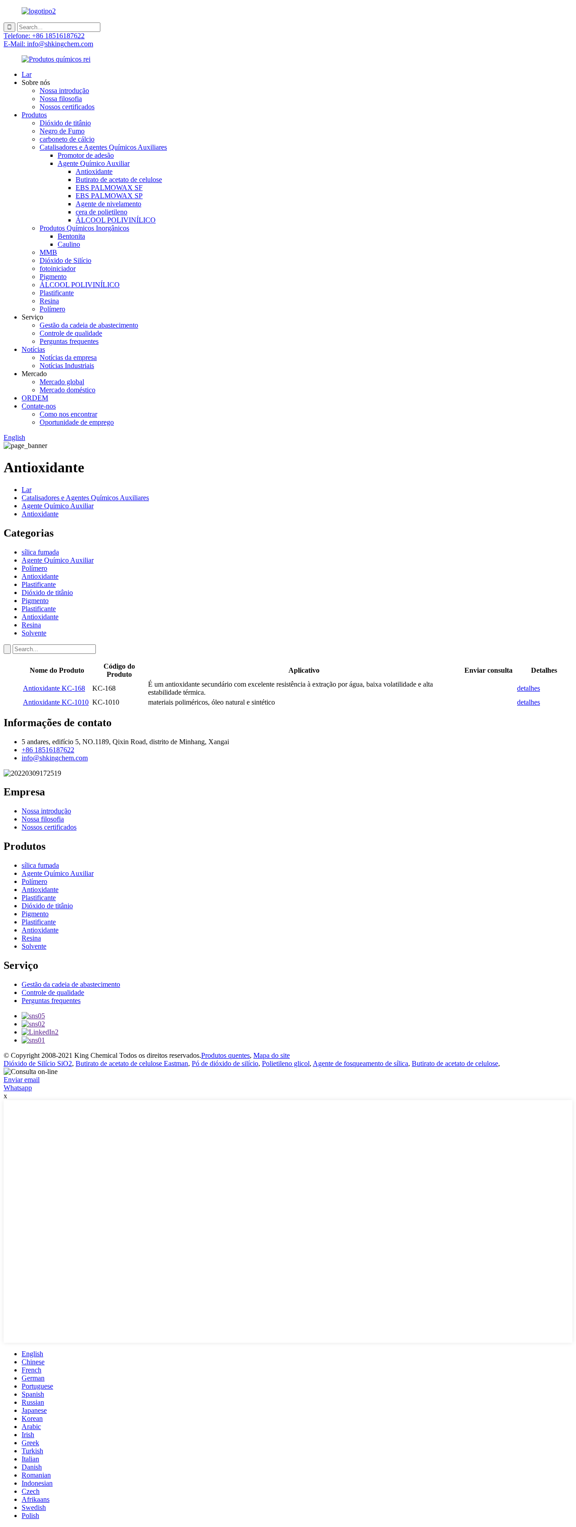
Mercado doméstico (67, 390)
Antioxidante (94, 171)
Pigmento (53, 276)
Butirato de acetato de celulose (119, 179)
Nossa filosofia (61, 98)
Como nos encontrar (68, 414)
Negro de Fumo (62, 131)
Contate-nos (39, 406)
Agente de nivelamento (108, 204)
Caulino (69, 244)
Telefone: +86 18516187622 (44, 36)
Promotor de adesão (86, 155)
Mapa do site (271, 1055)
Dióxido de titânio (65, 123)
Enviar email (22, 1079)
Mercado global (62, 382)
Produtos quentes (225, 1055)
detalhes (528, 688)
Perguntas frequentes (69, 341)
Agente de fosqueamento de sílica (360, 1063)
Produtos (34, 115)
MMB (48, 252)
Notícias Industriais (67, 365)
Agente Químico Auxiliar (94, 163)
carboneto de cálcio (67, 139)
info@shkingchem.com (55, 758)
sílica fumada (40, 552)
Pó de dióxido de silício (225, 1063)
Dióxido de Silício (65, 260)
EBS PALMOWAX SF (109, 187)
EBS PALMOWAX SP (109, 196)
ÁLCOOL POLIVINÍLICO (116, 220)
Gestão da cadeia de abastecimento (89, 325)
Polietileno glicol (286, 1063)
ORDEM (35, 398)
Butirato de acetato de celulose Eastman (132, 1063)
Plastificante (57, 293)
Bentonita (71, 236)
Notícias (33, 349)
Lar (27, 74)
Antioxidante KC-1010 (56, 702)
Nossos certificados (67, 107)
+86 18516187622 (48, 750)
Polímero (52, 309)
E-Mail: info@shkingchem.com (48, 44)
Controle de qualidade (71, 333)
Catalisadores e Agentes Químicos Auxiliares (103, 147)
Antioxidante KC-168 (54, 688)
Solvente (34, 633)
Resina (49, 301)
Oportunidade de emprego (77, 422)
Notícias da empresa (68, 357)
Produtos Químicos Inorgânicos (84, 228)
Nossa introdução (64, 90)
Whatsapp (18, 1088)
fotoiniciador (58, 268)
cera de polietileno (101, 212)
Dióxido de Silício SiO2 (38, 1063)
